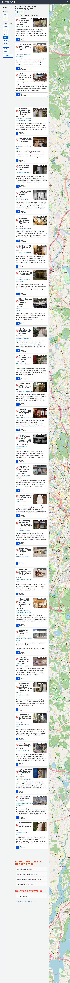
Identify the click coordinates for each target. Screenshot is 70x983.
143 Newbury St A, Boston (23, 779)
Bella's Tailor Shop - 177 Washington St (25, 385)
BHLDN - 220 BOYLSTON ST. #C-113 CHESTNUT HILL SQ (24, 602)
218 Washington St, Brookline (24, 417)
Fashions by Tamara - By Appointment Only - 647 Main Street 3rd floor (25, 687)
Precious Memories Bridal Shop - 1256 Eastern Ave (24, 220)
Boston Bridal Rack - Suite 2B (25, 797)
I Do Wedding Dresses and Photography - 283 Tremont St (25, 523)
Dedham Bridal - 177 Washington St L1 (25, 825)
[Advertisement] (31, 101)
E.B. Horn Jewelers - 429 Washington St (25, 75)
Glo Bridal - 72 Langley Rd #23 (25, 247)
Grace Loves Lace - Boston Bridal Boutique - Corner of (25, 111)
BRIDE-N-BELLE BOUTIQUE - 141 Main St (24, 192)
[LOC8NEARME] (8, 2)
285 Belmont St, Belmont (23, 502)
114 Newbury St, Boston (22, 750)
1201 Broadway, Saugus (22, 556)
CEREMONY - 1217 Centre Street (23, 631)
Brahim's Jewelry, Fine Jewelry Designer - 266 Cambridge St (24, 438)
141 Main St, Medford (22, 199)
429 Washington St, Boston (24, 82)
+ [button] (51, 6)
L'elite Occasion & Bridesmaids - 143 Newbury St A (25, 771)
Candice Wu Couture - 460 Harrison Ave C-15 (25, 717)
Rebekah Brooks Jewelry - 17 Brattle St (25, 20)
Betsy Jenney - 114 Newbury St (25, 745)
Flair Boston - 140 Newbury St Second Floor (25, 273)
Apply (8, 56)
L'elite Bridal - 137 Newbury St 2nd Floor (25, 357)
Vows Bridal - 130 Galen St (24, 166)
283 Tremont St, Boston (23, 530)
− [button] (51, 9)
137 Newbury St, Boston (22, 666)
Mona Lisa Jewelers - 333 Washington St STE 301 (25, 572)
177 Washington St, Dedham (24, 391)
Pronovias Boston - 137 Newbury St (23, 659)
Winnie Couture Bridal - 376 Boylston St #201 (25, 301)
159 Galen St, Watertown (23, 338)
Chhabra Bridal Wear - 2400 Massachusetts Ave (25, 47)
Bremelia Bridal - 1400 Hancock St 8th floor (25, 139)
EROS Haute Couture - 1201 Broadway (24, 550)
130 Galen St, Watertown (23, 172)
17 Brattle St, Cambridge (23, 27)
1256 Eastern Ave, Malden (23, 228)
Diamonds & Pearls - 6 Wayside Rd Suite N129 (23, 468)
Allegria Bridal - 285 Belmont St (25, 496)
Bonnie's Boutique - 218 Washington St (25, 411)
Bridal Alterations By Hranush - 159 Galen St (24, 330)
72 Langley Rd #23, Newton (24, 252)
